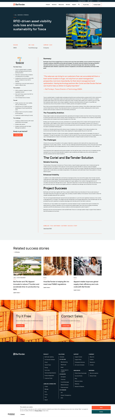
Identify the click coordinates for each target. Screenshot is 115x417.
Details (23, 414)
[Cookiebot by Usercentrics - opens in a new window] (11, 414)
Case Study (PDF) (47, 228)
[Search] (79, 4)
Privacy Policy (38, 410)
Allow (101, 407)
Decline (101, 411)
